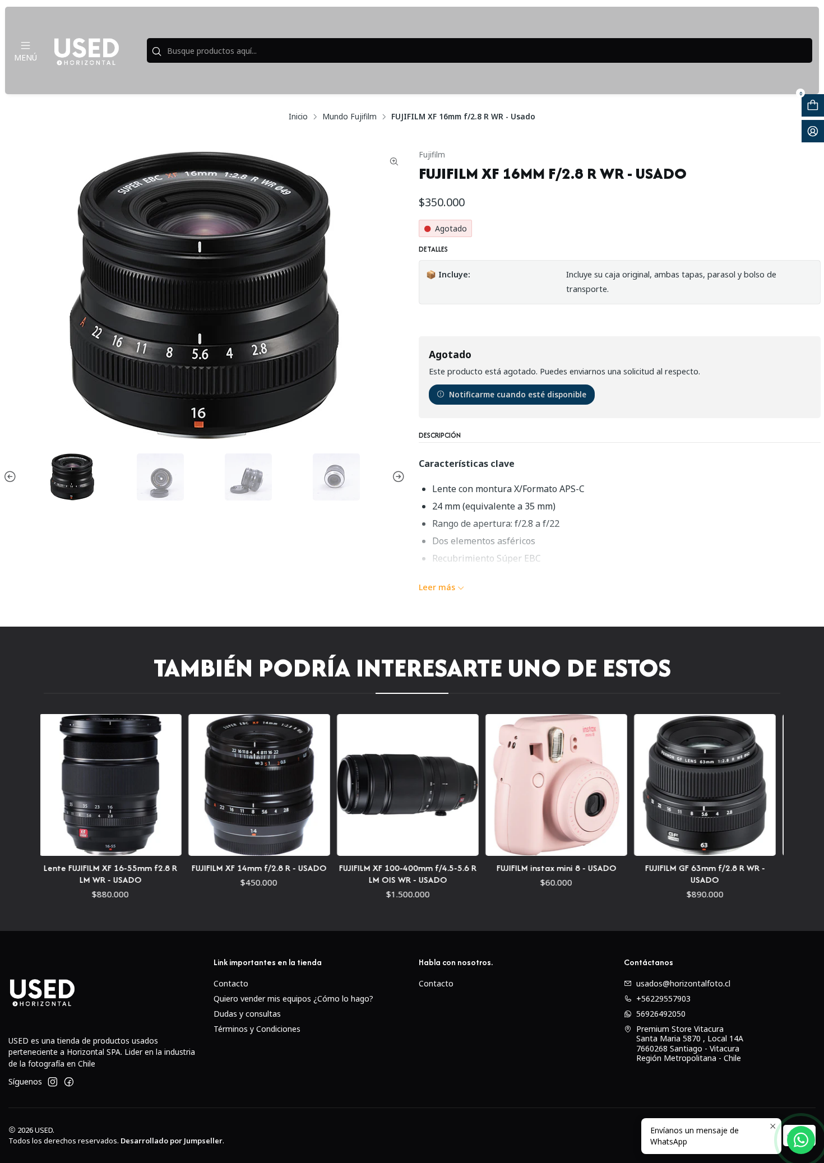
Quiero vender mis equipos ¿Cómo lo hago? (293, 998)
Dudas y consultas (247, 1013)
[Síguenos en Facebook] (69, 1081)
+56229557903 (663, 998)
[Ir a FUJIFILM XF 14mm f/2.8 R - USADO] (225, 785)
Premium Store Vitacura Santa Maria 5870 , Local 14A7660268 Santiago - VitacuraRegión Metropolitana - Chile (689, 1043)
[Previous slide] (11, 477)
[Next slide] (396, 477)
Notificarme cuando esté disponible (517, 394)
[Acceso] (813, 131)
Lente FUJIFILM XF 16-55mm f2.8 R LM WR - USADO (76, 873)
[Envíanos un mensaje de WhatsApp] (801, 1140)
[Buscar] (156, 51)
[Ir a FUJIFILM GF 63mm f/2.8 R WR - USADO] (671, 785)
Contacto (231, 983)
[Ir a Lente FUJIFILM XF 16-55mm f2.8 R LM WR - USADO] (76, 785)
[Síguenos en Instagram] (52, 1081)
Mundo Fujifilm (349, 117)
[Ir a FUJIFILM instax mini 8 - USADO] (522, 785)
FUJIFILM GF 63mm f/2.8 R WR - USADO (671, 873)
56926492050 (661, 1013)
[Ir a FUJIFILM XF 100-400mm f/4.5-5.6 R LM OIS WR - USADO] (374, 785)
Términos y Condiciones (257, 1028)
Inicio (298, 117)
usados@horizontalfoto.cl (683, 983)
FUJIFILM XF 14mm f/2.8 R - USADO (225, 867)
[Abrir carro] (813, 105)
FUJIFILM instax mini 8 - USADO (522, 867)
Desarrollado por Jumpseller (172, 1141)
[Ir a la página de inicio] (86, 50)
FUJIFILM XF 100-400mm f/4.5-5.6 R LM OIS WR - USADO (373, 873)
